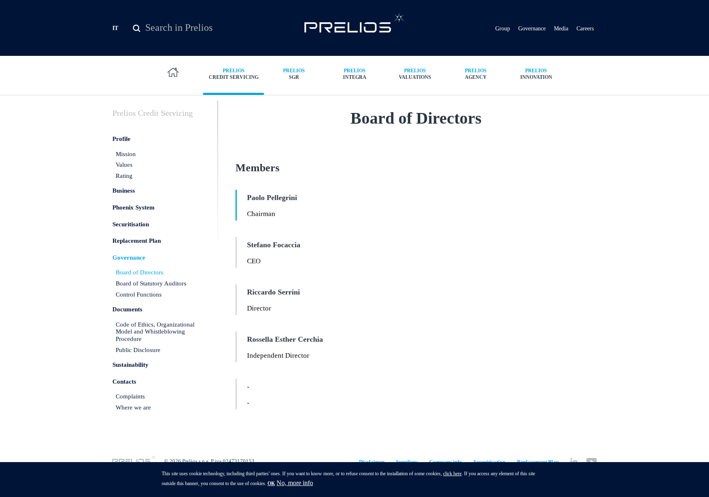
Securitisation (130, 224)
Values (124, 164)
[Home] (354, 22)
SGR (294, 74)
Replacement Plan (136, 240)
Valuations (415, 74)
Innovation (536, 74)
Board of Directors (139, 272)
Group (502, 28)
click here (452, 473)
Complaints (130, 396)
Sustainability (130, 364)
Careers (585, 28)
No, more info (295, 482)
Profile (121, 139)
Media (561, 28)
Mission (126, 154)
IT (115, 28)
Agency (476, 74)
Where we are (133, 407)
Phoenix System (133, 207)
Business (123, 190)
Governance (532, 28)
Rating (124, 176)
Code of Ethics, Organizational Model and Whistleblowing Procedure (155, 331)
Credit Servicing (233, 74)
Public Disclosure (138, 350)
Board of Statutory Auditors (151, 283)
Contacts (124, 381)
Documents (127, 309)
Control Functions (139, 294)
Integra (354, 74)
